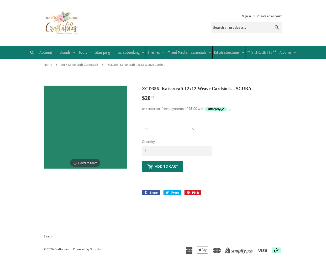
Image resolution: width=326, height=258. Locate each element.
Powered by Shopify (87, 249)
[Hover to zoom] (85, 127)
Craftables (61, 249)
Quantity (148, 142)
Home (48, 64)
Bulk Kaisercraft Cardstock (79, 64)
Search (48, 236)
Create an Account (269, 16)
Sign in (246, 16)
